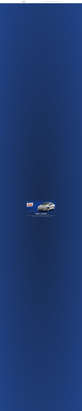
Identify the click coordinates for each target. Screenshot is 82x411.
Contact (59, 1)
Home (41, 1)
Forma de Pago (55, 1)
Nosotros (44, 1)
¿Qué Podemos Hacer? (49, 1)
